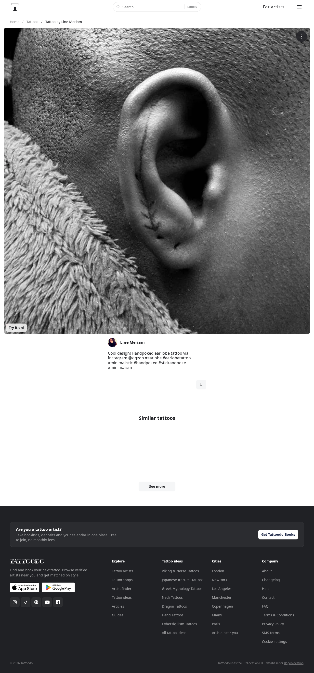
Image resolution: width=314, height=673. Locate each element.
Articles (118, 606)
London (218, 571)
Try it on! (16, 327)
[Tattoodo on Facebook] (58, 602)
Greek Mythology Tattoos (182, 588)
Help (266, 588)
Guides (117, 615)
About (267, 571)
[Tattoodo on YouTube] (47, 602)
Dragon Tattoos (174, 606)
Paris (216, 624)
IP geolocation (293, 663)
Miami (217, 615)
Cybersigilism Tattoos (179, 624)
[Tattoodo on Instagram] (15, 602)
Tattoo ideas (122, 597)
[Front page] (15, 7)
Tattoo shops (122, 579)
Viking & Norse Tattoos (180, 571)
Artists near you (225, 632)
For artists (274, 7)
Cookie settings (274, 641)
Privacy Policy (273, 624)
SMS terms (271, 632)
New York (219, 579)
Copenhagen (222, 606)
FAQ (265, 606)
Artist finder (121, 588)
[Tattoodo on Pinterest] (36, 602)
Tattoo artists (122, 571)
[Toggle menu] (299, 7)
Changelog (271, 579)
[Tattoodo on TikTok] (25, 602)
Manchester (222, 597)
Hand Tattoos (172, 615)
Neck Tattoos (172, 597)
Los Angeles (222, 588)
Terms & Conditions (278, 615)
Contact (268, 597)
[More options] (301, 36)
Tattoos (192, 7)
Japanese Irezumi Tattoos (182, 579)
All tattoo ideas (174, 632)
